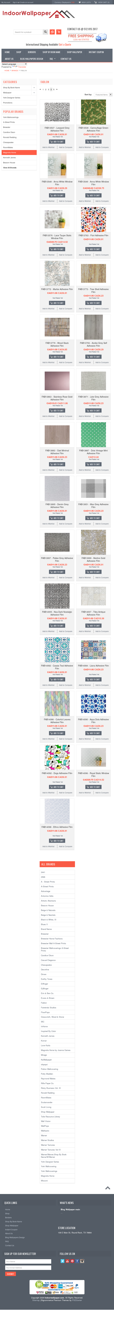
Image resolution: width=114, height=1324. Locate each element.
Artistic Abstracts (48, 900)
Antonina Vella (47, 896)
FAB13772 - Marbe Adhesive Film (57, 289)
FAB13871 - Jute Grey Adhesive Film (93, 398)
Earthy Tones (46, 979)
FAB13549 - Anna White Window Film (93, 183)
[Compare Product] (52, 31)
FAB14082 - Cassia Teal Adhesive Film (57, 667)
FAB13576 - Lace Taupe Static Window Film (57, 236)
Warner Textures (48, 1144)
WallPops (45, 1125)
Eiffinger (44, 983)
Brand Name (46, 929)
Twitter (62, 1261)
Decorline (45, 969)
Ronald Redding (9, 137)
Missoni (44, 1180)
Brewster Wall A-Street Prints (53, 943)
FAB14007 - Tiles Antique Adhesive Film (93, 613)
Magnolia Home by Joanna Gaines (56, 1050)
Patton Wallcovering (49, 1069)
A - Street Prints (48, 881)
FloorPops (45, 1012)
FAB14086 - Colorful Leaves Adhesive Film (57, 721)
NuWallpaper (46, 1059)
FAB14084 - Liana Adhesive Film (93, 665)
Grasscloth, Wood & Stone (52, 1016)
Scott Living (46, 1107)
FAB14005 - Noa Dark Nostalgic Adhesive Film (57, 613)
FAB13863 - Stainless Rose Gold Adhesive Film (57, 398)
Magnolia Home (9, 152)
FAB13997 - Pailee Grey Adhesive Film (57, 559)
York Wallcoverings (11, 117)
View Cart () (104, 2)
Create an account (26, 2)
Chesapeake (8, 142)
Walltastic (45, 1130)
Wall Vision (45, 1121)
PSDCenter (77, 1300)
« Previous (40, 89)
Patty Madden (47, 1073)
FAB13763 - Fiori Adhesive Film (93, 235)
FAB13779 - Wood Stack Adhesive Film (57, 344)
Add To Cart (59, 141)
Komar (44, 1040)
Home (6, 70)
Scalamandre (46, 1102)
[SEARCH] (45, 32)
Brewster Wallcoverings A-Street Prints (55, 949)
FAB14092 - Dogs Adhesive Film (57, 773)
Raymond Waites (48, 1078)
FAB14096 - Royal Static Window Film (93, 774)
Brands (15, 70)
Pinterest (72, 1261)
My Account (5, 2)
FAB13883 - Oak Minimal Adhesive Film (57, 452)
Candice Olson (9, 132)
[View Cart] (58, 31)
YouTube (67, 1261)
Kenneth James (9, 157)
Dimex (43, 974)
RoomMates (8, 147)
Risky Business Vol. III (51, 1088)
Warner (44, 1135)
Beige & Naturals (48, 910)
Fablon (44, 1002)
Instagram (82, 1261)
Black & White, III (48, 919)
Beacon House (9, 162)
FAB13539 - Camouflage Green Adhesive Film (93, 129)
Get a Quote (65, 44)
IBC (42, 1021)
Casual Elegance (48, 960)
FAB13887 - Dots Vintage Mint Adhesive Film (93, 452)
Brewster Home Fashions (52, 938)
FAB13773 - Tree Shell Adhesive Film (93, 290)
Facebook (77, 1261)
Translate (22, 66)
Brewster (6, 127)
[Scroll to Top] (108, 1188)
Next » (57, 89)
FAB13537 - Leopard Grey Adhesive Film (57, 129)
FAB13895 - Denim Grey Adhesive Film (57, 505)
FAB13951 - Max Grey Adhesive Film (93, 505)
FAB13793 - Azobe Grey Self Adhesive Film (93, 344)
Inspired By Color (48, 1031)
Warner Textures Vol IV (51, 1149)
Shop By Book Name (11, 87)
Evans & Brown (47, 998)
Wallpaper (7, 92)
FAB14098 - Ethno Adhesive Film (57, 826)
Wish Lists (86, 2)
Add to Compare (65, 147)
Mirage (44, 1054)
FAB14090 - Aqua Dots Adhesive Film (93, 721)
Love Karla (45, 1045)
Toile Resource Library (50, 1116)
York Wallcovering (48, 1166)
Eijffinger (44, 988)
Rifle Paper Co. (47, 1083)
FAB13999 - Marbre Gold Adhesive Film (93, 559)
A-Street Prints (9, 122)
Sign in (15, 2)
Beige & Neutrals (48, 915)
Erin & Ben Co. (47, 993)
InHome (44, 1026)
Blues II (44, 924)
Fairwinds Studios (48, 1007)
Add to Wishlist (48, 147)
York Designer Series (11, 97)
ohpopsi (44, 1064)
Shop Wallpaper (47, 1111)
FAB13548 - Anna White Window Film (57, 183)
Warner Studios (47, 1140)
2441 (43, 872)
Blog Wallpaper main (70, 1209)
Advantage (45, 891)
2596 (43, 876)
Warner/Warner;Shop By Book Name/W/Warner (53, 1155)
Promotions (7, 102)
